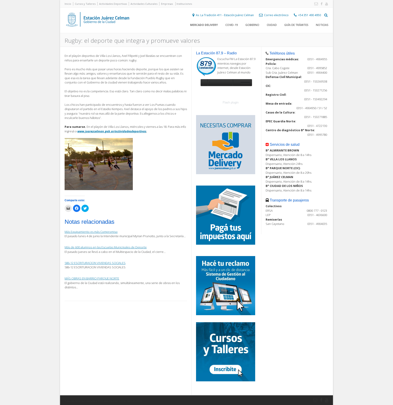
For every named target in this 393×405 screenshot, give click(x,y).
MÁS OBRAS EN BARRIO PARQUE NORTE (92, 278)
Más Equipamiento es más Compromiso (91, 232)
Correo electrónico (276, 15)
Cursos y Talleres (85, 3)
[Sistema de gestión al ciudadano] (225, 314)
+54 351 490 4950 (309, 15)
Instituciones (184, 3)
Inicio (68, 3)
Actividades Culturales (144, 3)
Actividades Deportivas (113, 3)
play (204, 82)
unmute (236, 82)
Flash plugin (231, 102)
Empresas (167, 3)
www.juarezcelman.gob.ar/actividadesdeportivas (111, 131)
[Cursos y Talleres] (225, 380)
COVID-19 (231, 25)
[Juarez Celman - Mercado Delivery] (225, 173)
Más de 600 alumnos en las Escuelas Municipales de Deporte (106, 247)
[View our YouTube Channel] (325, 4)
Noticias (322, 25)
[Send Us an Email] (315, 4)
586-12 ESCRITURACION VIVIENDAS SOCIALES (95, 263)
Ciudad (272, 25)
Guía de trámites (296, 25)
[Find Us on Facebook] (320, 4)
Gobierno (252, 25)
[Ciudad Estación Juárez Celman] (98, 32)
